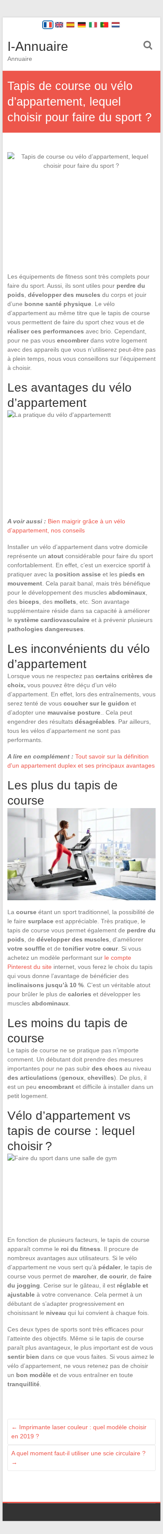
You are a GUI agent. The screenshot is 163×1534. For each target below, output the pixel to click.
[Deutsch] (81, 25)
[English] (59, 25)
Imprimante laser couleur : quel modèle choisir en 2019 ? (78, 1432)
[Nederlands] (115, 25)
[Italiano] (93, 25)
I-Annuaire (37, 46)
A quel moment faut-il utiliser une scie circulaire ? (78, 1458)
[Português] (104, 25)
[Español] (70, 25)
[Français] (47, 25)
